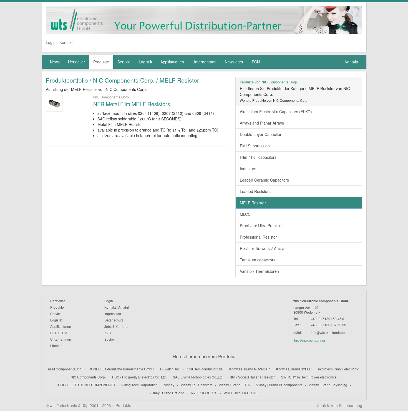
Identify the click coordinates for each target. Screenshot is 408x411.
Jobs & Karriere (116, 326)
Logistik (145, 62)
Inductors (248, 168)
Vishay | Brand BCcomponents (279, 384)
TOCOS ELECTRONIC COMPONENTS (85, 384)
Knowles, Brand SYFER (294, 369)
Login (51, 42)
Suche (109, 339)
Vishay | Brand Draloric (166, 392)
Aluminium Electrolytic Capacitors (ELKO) (276, 111)
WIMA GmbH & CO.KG (240, 392)
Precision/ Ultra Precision (262, 225)
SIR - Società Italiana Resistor (252, 377)
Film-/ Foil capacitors (258, 157)
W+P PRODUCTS (203, 392)
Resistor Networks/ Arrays (262, 248)
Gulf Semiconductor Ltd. (205, 369)
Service (123, 62)
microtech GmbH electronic (338, 369)
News (55, 62)
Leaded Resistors (255, 191)
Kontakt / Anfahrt (116, 307)
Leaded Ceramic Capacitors (264, 180)
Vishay (169, 384)
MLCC (245, 214)
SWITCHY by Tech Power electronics (308, 377)
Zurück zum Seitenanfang (339, 405)
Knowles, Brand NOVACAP (249, 369)
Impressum (112, 313)
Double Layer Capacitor (260, 134)
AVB (107, 332)
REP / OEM (58, 332)
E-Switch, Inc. (170, 369)
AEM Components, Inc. (65, 369)
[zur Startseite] (204, 20)
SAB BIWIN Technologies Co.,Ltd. (198, 377)
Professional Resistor (258, 237)
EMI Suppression (255, 145)
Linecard (57, 345)
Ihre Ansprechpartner (309, 340)
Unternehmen (204, 62)
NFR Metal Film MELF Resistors (131, 104)
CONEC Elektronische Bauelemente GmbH (121, 369)
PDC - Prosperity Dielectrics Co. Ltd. (139, 377)
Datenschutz (113, 320)
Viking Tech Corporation (139, 384)
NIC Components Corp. (88, 377)
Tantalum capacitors (257, 260)
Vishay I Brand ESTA (234, 384)
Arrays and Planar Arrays (262, 123)
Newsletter (234, 62)
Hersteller (76, 62)
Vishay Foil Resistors (196, 384)
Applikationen (172, 62)
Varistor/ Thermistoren (259, 271)
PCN (256, 62)
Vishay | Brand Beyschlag (328, 384)
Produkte (101, 62)
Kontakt (66, 42)
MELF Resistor (253, 203)
